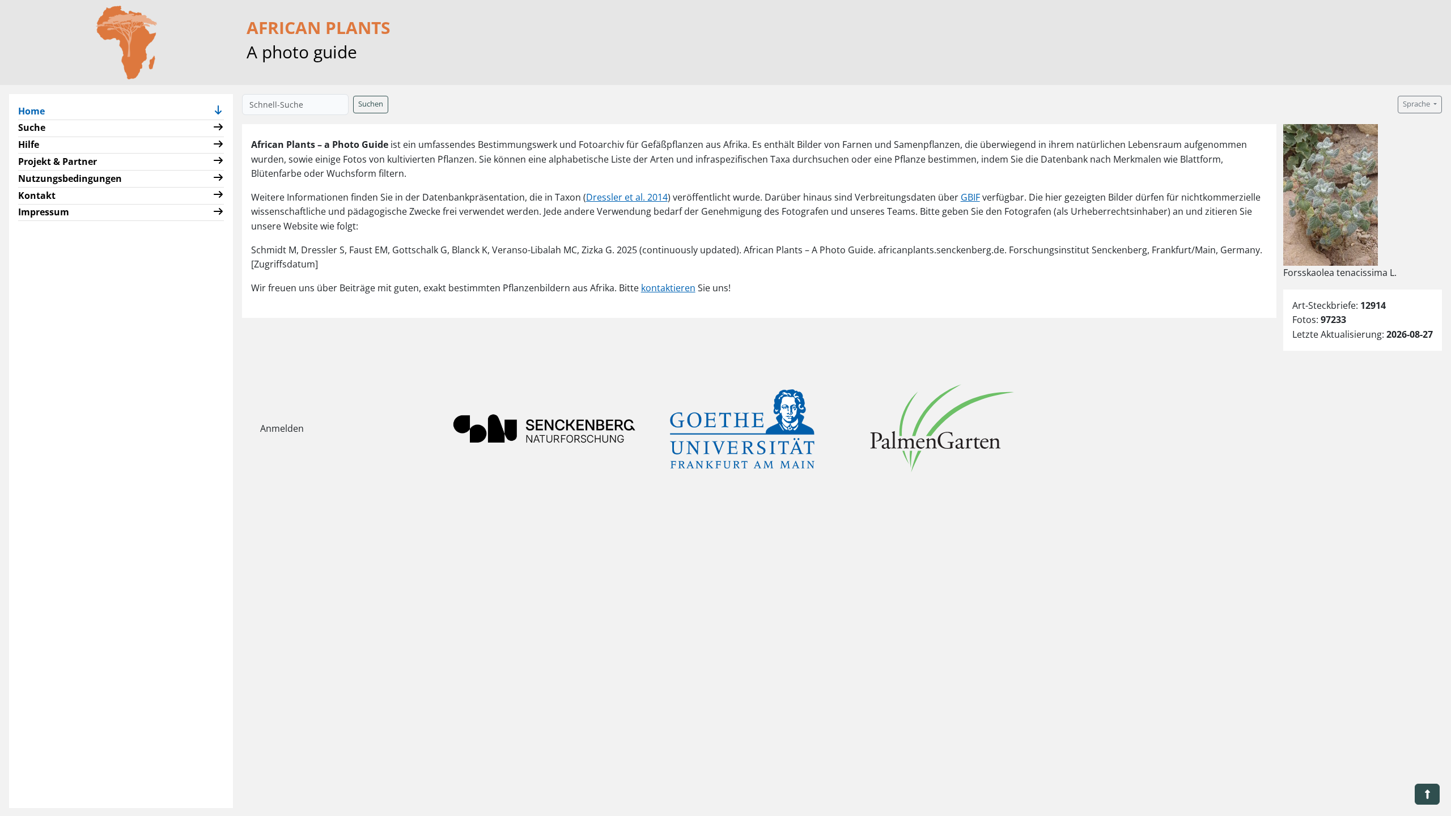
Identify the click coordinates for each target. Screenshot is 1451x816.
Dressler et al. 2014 (627, 197)
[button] (218, 111)
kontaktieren (668, 288)
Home (36, 110)
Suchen (370, 104)
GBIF (970, 197)
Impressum (43, 212)
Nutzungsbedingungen (70, 178)
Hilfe (28, 144)
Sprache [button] (1417, 104)
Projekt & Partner (57, 161)
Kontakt (37, 195)
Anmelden (282, 428)
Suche (31, 127)
